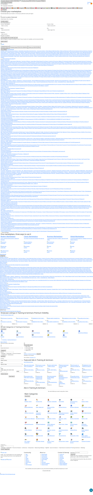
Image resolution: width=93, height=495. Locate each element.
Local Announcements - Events (8, 178)
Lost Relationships (34, 63)
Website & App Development (50, 228)
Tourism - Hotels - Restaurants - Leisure (79, 173)
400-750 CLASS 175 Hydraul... (22, 321)
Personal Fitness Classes (19, 139)
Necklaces (32, 168)
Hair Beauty (25, 90)
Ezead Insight (44, 454)
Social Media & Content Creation (64, 124)
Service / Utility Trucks (63, 159)
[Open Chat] (91, 490)
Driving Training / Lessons (71, 138)
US (14, 37)
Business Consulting (18, 97)
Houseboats (41, 93)
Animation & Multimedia (6, 124)
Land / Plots (42, 215)
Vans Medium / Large (43, 85)
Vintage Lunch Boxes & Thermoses (72, 76)
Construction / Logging (83, 106)
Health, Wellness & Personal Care (8, 155)
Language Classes (14, 177)
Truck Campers (5, 213)
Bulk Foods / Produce (25, 132)
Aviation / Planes (5, 87)
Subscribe (73, 454)
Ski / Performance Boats (80, 289)
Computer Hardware (17, 142)
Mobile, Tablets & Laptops (6, 184)
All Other (12, 84)
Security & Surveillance (65, 142)
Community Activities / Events (70, 61)
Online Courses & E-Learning (24, 136)
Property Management (51, 163)
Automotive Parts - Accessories (8, 83)
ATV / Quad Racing (5, 188)
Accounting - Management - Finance (9, 170)
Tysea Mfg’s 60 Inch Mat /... (83, 321)
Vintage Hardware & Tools (58, 76)
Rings (37, 168)
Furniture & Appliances (6, 152)
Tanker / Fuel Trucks (82, 159)
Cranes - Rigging (28, 182)
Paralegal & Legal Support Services (52, 208)
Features (27, 460)
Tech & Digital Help (37, 192)
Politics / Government (74, 63)
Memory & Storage (47, 201)
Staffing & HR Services (72, 97)
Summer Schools (60, 139)
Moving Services (13, 231)
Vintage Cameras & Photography (17, 76)
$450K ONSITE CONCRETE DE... (53, 321)
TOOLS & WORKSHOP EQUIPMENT (54, 119)
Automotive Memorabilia (56, 71)
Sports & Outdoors (55, 179)
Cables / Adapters (16, 116)
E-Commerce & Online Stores (74, 227)
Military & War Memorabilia (28, 74)
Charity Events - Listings (6, 110)
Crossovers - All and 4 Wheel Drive (34, 80)
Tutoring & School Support (35, 177)
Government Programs (62, 145)
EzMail (27, 458)
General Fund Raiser (45, 111)
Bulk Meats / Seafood (35, 132)
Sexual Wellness (43, 90)
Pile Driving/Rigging (22, 183)
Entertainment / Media (16, 101)
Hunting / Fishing (75, 101)
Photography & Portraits (7, 129)
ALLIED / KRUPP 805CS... (52, 369)
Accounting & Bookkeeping (7, 97)
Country (2, 358)
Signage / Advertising (22, 196)
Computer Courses (5, 177)
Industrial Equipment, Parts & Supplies (45, 165)
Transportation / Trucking (21, 103)
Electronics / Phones (5, 107)
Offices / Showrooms (50, 215)
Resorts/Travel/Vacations (46, 108)
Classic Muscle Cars (29, 84)
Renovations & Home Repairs (73, 121)
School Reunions (22, 65)
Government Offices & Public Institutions (43, 205)
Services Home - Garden (6, 222)
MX (12, 37)
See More (3, 356)
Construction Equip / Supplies (68, 99)
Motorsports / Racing (6, 187)
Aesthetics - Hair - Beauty (22, 170)
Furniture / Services (58, 101)
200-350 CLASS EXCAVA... (40, 382)
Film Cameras (35, 201)
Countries (62, 457)
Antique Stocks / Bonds (13, 71)
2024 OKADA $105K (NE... (29, 381)
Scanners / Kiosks (65, 201)
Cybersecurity (50, 227)
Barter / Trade (4, 145)
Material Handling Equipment (29, 102)
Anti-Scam (44, 462)
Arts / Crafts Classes (35, 138)
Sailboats (85, 93)
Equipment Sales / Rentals (27, 101)
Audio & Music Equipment (6, 142)
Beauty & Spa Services (18, 156)
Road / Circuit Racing (66, 188)
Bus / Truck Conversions (15, 211)
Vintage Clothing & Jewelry (46, 76)
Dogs (13, 67)
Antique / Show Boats (6, 93)
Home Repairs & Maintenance (64, 191)
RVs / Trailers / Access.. (26, 108)
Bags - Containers (44, 106)
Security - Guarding (56, 173)
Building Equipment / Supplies (43, 99)
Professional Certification (37, 136)
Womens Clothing (62, 114)
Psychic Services (55, 199)
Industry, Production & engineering (84, 172)
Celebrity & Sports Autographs (73, 268)
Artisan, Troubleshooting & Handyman (9, 223)
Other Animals (21, 67)
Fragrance (19, 90)
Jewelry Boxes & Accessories (17, 168)
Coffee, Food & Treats (55, 127)
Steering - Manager (65, 173)
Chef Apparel (36, 195)
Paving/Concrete (14, 183)
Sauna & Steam (63, 199)
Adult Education (15, 138)
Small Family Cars (45, 81)
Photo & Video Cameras (44, 142)
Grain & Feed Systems (73, 145)
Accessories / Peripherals (6, 116)
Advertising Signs (5, 70)
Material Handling (81, 182)
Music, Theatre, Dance (24, 177)
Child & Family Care (15, 191)
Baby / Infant (9, 114)
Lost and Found (42, 63)
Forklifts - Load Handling (29, 107)
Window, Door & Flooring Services (75, 163)
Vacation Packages (39, 221)
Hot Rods (76, 84)
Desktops (34, 116)
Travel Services (31, 221)
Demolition (35, 182)
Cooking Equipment (44, 195)
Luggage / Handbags (39, 114)
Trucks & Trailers (66, 119)
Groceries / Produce (47, 128)
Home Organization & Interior (77, 223)
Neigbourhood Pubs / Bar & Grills (50, 133)
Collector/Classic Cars (39, 84)
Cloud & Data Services (41, 227)
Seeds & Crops (35, 146)
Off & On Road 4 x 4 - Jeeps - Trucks (32, 81)
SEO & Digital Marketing (27, 228)
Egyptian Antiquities (33, 72)
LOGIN (8, 49)
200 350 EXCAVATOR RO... (52, 382)
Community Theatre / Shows (81, 258)
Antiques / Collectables (6, 69)
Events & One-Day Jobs (52, 191)
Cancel (2, 449)
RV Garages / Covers (65, 211)
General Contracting (40, 121)
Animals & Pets (4, 66)
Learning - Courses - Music (7, 175)
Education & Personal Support (40, 191)
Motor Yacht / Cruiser (70, 93)
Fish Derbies (44, 62)
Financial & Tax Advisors (28, 97)
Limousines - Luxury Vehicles (7, 81)
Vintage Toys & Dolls (84, 76)
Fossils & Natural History (65, 72)
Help (27, 454)
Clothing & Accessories (44, 127)
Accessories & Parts (5, 211)
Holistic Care (18, 199)
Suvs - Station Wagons (69, 81)
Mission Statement (63, 463)
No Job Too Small (5, 190)
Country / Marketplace (5, 24)
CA (1, 37)
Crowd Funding (45, 458)
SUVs (11, 85)
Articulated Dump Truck (6, 182)
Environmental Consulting (18, 165)
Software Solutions (38, 228)
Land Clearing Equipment (71, 182)
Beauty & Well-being (5, 89)
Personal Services (5, 197)
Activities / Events (5, 60)
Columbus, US (32, 357)
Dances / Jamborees (28, 62)
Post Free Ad (89, 3)
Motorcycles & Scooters (19, 81)
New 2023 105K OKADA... (29, 369)
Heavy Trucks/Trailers (52, 107)
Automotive (33, 99)
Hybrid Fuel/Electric (83, 84)
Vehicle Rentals (44, 231)
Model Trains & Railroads (50, 74)
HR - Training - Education (36, 172)
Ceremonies (9, 179)
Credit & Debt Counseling (19, 151)
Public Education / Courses (56, 261)
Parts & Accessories (27, 146)
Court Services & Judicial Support (27, 205)
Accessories (4, 88)
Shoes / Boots (54, 114)
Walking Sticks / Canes (16, 78)
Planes (23, 88)
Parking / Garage (60, 215)
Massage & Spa (33, 199)
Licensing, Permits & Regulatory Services (59, 206)
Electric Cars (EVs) (46, 80)
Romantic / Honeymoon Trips (76, 219)
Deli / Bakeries (64, 132)
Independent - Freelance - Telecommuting (67, 172)
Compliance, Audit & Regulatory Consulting (10, 205)
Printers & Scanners (54, 142)
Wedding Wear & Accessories (14, 148)
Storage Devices (75, 116)
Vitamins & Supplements (58, 90)
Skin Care (50, 90)
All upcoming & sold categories (9, 58)
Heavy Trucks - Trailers (6, 157)
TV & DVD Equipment (75, 142)
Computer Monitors (27, 142)
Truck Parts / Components (30, 160)
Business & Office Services (7, 96)
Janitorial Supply (70, 195)
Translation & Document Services (84, 97)
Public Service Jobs (39, 173)
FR (8, 37)
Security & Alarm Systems (62, 163)
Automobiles (4, 79)
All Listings (62, 458)
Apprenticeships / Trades (25, 138)
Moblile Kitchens (38, 133)
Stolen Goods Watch (43, 65)
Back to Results (4, 342)
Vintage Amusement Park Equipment (69, 75)
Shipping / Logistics (60, 298)
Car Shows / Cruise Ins (48, 61)
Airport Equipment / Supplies (13, 88)
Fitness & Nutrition (27, 156)
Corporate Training (13, 136)
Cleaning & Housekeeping (24, 223)
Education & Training (5, 134)
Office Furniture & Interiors (80, 195)
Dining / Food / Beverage (6, 130)
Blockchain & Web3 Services (29, 227)
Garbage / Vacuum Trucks (29, 159)
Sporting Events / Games (32, 65)
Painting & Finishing (62, 121)
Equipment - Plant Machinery (16, 107)
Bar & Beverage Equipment (18, 195)
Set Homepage (29, 464)
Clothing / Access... (62, 106)
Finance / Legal (37, 101)
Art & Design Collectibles (34, 71)
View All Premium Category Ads (7, 315)
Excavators (53, 182)
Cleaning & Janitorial (14, 163)
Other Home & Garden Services (32, 224)
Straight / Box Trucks (73, 159)
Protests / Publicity (83, 63)
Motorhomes (50, 211)
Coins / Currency (14, 72)
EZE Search (62, 460)
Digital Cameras (28, 201)
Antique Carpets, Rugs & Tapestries (45, 70)
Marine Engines (48, 93)
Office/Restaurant (88, 107)
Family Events (32, 179)
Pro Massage (36, 90)
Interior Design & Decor (24, 163)
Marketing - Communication (7, 173)
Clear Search (11, 376)
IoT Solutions (18, 228)
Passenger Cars (5, 85)
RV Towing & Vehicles (75, 211)
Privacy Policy (44, 455)
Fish (16, 67)
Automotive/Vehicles (27, 106)
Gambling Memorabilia (76, 72)
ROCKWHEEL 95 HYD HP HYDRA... (69, 321)
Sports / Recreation (10, 103)
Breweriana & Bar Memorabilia (79, 71)
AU (3, 37)
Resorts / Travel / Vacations (7, 218)
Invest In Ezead (45, 464)
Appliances (16, 154)
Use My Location (4, 21)
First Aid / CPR (80, 138)
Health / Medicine (67, 101)
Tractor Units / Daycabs (14, 160)
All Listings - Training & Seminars (9, 339)
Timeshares (87, 215)
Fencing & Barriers (52, 145)
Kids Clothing (30, 114)
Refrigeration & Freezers (11, 196)
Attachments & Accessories (18, 182)
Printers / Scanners (61, 116)
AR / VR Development (18, 227)
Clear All (38, 353)
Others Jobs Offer (30, 173)
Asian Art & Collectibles (45, 71)
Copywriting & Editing (31, 124)
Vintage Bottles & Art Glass (40, 272)
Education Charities (24, 111)
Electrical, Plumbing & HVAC (29, 121)
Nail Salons (48, 199)
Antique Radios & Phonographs (82, 267)
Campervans (24, 211)
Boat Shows (40, 61)
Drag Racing (24, 188)
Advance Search (4, 373)
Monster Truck (49, 188)
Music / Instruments (61, 74)
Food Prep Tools (62, 195)
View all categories (4, 307)
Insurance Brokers (38, 151)
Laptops (21, 186)
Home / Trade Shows (13, 63)
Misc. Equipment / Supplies (59, 93)
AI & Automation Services (7, 227)
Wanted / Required (40, 160)
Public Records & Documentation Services (69, 208)
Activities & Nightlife (5, 127)
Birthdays (3, 179)
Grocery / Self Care (19, 133)
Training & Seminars (78, 179)
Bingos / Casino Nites (32, 61)
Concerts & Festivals (17, 179)
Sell (26, 457)
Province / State (50, 24)
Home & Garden (56, 128)
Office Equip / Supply (53, 102)
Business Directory (5, 98)
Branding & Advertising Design (19, 124)
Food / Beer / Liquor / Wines (47, 101)
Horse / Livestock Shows (24, 63)
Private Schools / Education (31, 139)
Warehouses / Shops (5, 217)
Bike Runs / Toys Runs (22, 61)
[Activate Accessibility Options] (91, 3)
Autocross (12, 188)
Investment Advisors (48, 151)
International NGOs (62, 111)
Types (2, 362)
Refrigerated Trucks (53, 159)
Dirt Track (17, 188)
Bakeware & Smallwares (6, 195)
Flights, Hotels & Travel (27, 128)
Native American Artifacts (72, 74)
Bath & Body (4, 90)
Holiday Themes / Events (69, 259)
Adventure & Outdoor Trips (7, 219)
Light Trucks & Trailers (85, 80)
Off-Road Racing (57, 188)
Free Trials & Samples (37, 128)
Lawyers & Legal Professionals (24, 206)
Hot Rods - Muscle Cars (56, 80)
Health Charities (54, 111)
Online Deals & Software (77, 128)
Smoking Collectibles (34, 75)
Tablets (45, 186)
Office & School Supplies (65, 128)
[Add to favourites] (15, 320)
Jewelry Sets (27, 168)
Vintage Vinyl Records (6, 78)
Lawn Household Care (7, 102)
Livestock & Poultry (6, 146)
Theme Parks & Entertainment (8, 221)
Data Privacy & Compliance (61, 227)
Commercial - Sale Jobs (6, 172)
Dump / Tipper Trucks (18, 159)
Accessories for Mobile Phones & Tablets (9, 186)
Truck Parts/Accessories (32, 85)
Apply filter (7, 449)
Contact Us (62, 454)
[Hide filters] (1, 345)
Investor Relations (63, 464)
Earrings (8, 168)
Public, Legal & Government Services (9, 204)
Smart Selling (44, 459)
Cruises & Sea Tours (29, 219)
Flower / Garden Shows (53, 62)
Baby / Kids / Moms (23, 127)
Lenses (41, 201)
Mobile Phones (27, 186)
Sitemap (61, 455)
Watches (41, 168)
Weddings (86, 179)
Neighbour (3, 32)
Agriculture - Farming (17, 106)
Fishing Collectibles (55, 72)
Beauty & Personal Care (33, 127)
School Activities (14, 65)
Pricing (61, 459)
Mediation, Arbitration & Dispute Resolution (77, 206)
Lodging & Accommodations (63, 219)
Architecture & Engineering (7, 121)
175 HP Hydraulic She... (86, 381)
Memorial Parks (41, 199)
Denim (14, 114)
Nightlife (48, 179)
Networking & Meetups (41, 179)
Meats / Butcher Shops (29, 133)
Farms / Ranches (25, 215)
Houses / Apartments (34, 215)
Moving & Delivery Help (76, 191)
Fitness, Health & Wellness (16, 128)
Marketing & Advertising (50, 97)
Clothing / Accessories (6, 112)
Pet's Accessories (29, 67)
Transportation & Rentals (21, 221)
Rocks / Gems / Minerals (23, 75)
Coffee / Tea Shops (45, 132)
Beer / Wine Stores (5, 132)
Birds (2, 67)
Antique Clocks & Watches (70, 70)
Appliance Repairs (5, 163)
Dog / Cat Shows (37, 62)
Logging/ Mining (5, 181)
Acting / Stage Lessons (6, 138)
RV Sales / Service (72, 102)
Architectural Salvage (23, 71)
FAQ (42, 460)
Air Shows (3, 61)
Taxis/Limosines (23, 85)
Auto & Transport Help (6, 191)
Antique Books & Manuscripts (15, 70)
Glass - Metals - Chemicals (41, 107)
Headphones (35, 142)
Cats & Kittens (7, 67)
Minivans (77, 280)
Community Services (81, 61)
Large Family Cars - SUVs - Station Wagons (71, 80)
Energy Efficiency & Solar (6, 165)
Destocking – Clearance (52, 223)
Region (2, 28)
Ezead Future (28, 462)
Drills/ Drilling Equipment (44, 182)
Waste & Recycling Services (73, 165)
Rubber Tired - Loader (33, 183)
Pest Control (42, 163)
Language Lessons (9, 139)
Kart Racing (43, 188)
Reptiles (36, 67)
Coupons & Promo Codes (66, 127)
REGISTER (12, 49)
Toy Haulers (83, 211)
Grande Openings (84, 62)
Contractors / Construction (82, 99)
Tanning (69, 199)
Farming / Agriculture (6, 143)
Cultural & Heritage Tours (40, 219)
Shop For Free (62, 462)
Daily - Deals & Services (6, 125)
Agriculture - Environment (34, 170)
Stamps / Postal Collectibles (54, 75)
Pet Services (29, 192)
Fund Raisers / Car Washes (65, 62)
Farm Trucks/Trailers (43, 145)
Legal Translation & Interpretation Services (41, 206)
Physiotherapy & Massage (62, 156)
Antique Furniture (80, 70)
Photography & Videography (42, 124)
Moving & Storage (34, 163)
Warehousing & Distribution (54, 231)
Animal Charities (5, 111)
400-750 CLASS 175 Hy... (75, 369)
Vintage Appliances (82, 75)
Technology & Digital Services (7, 226)
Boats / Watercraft (5, 92)
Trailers (22, 160)
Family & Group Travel (51, 219)
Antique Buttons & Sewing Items (30, 70)
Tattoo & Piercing (76, 199)
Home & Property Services (7, 161)
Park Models (57, 211)
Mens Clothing (47, 114)
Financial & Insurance (6, 150)
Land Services (81, 145)
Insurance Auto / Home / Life (67, 297)
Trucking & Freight (35, 231)
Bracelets (3, 168)
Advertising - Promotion (6, 106)
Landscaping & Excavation (51, 121)
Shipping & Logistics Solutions (24, 231)
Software (68, 116)
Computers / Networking (72, 106)
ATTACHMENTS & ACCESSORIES (8, 119)
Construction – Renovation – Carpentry (38, 223)
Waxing (82, 199)
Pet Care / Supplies (63, 102)
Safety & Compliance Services (60, 165)
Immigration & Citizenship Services (60, 205)
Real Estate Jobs (48, 173)
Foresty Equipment (60, 182)
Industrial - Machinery (70, 107)
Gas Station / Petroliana (57, 270)
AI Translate (9, 2)
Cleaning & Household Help (27, 191)
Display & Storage (53, 195)
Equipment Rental (21, 145)
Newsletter (72, 452)
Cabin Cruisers (14, 93)
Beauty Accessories (11, 90)
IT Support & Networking (8, 228)
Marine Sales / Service (17, 102)
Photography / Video (16, 108)
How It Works (44, 457)
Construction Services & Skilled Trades (9, 120)
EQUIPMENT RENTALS (20, 119)
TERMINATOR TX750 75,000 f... (37, 321)
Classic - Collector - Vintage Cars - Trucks (17, 80)
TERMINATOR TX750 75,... (87, 369)
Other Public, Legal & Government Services (35, 208)
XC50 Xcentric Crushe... (40, 369)
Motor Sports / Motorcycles (42, 102)
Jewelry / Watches (79, 107)
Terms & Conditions (46, 463)
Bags (2, 148)
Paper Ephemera (5, 75)
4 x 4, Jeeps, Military (5, 84)
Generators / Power (41, 211)
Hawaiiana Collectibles (7, 74)
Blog (26, 463)
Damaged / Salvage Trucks (7, 159)
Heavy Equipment (30, 119)
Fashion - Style (4, 147)
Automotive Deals (14, 127)
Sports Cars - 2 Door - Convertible (56, 81)
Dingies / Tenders (22, 93)
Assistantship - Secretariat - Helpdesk (48, 170)
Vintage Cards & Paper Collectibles (32, 76)
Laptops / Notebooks (42, 116)
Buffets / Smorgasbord (15, 132)
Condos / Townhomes (16, 215)
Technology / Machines (32, 196)
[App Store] (9, 459)
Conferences (12, 62)
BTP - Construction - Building (74, 170)
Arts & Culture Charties (14, 111)
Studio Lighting (84, 201)
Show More (3, 329)
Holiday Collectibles (17, 74)
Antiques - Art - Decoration (7, 154)
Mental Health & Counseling (49, 156)
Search (27, 459)
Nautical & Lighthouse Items (84, 74)
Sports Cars (16, 85)
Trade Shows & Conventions (67, 179)
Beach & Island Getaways (19, 219)
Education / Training (6, 137)
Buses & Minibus (5, 80)
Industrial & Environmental (7, 164)
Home (27, 455)
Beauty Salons (10, 199)
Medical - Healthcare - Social (20, 173)
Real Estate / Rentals (81, 102)
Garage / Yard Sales (75, 62)
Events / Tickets (5, 128)
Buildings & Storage (12, 145)
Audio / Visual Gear (19, 201)
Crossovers (60, 84)
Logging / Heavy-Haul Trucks (41, 159)
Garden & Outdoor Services (64, 223)
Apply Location (4, 41)
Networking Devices (52, 116)
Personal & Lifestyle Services (19, 192)
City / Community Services (56, 99)
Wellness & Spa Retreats (49, 221)
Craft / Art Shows (19, 62)
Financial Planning (29, 151)
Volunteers (50, 65)
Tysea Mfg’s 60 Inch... (74, 381)
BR (6, 37)
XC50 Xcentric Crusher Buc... (6, 321)
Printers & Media (57, 201)
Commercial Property (6, 215)
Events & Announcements (32, 145)
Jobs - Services (4, 169)
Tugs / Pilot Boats (23, 94)
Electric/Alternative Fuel (68, 84)
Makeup (30, 90)
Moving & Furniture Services (18, 224)
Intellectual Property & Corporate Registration (78, 205)
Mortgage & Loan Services (59, 151)
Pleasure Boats (78, 93)
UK (16, 37)
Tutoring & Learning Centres (49, 136)
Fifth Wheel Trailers (32, 211)
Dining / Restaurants (72, 132)
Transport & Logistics (6, 230)
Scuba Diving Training (51, 139)
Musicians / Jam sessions (52, 63)
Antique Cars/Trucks (20, 84)
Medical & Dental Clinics (37, 156)
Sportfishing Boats (14, 94)
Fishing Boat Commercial (32, 93)
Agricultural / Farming (15, 99)
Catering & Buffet (28, 195)
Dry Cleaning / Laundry (77, 127)
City (47, 28)
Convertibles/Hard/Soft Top (50, 84)
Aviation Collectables (67, 71)
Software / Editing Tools (75, 201)
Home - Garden (61, 107)
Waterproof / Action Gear (11, 202)
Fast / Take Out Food (9, 133)
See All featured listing (28, 362)
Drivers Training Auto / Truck (83, 295)
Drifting (29, 188)
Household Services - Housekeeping (50, 172)
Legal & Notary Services (39, 97)
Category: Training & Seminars (30, 353)
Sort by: (28, 345)
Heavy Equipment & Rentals (30, 165)
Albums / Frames (11, 201)
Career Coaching (5, 136)
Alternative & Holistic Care (6, 156)
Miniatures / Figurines (39, 74)
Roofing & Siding (85, 121)
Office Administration (61, 97)
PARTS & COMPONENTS (40, 119)
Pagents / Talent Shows (63, 63)
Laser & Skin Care (25, 199)
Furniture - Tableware (24, 154)
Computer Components (26, 116)
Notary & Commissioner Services (18, 208)
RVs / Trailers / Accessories (7, 210)
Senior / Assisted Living (78, 215)
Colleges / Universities (45, 138)
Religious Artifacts (13, 75)
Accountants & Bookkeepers (7, 151)
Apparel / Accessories (25, 99)
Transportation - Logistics (15, 174)
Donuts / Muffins (82, 132)
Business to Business (6, 105)
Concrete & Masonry (18, 121)
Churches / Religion (58, 61)
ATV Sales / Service (5, 99)
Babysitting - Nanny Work (86, 170)
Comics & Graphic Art (23, 72)
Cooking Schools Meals (55, 132)
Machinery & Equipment (16, 146)
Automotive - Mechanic (62, 170)
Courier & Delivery (5, 231)
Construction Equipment (6, 118)
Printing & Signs (53, 124)
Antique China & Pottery (58, 70)
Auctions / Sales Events (11, 61)
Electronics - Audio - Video (6, 141)
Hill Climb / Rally (35, 188)
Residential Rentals (68, 215)
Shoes (6, 148)
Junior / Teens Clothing (22, 114)
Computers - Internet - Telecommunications (20, 172)
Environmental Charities (34, 111)
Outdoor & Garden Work (7, 192)
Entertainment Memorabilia (44, 72)
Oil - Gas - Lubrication (6, 108)
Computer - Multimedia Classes (58, 138)
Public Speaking (42, 139)
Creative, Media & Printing (7, 123)
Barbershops (4, 199)
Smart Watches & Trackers (37, 186)
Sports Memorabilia (43, 75)
